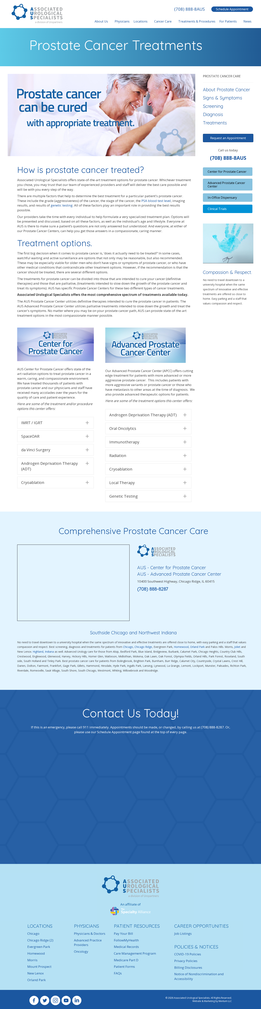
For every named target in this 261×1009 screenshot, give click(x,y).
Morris (32, 960)
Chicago (128, 647)
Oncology (81, 951)
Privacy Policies (185, 961)
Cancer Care (163, 21)
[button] (55, 422)
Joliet (237, 647)
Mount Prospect (39, 966)
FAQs (118, 973)
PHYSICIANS (86, 926)
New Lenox (35, 973)
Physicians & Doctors (89, 933)
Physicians (122, 21)
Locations (141, 21)
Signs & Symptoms (222, 98)
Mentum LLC (225, 1001)
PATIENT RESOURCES (137, 926)
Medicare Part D (126, 960)
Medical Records (126, 947)
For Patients (228, 21)
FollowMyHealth (126, 940)
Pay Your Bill (123, 933)
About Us (101, 21)
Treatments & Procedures (196, 21)
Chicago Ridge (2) (40, 940)
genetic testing (62, 205)
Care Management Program (135, 953)
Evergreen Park (38, 947)
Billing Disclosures (188, 967)
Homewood (181, 647)
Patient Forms (124, 966)
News (247, 21)
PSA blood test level (156, 201)
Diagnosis (213, 114)
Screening (213, 106)
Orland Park (197, 647)
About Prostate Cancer (226, 89)
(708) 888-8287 (152, 589)
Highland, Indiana (43, 651)
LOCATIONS (39, 926)
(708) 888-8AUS (189, 9)
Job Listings (183, 933)
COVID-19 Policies (187, 954)
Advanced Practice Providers (88, 942)
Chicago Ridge (143, 647)
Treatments (215, 123)
